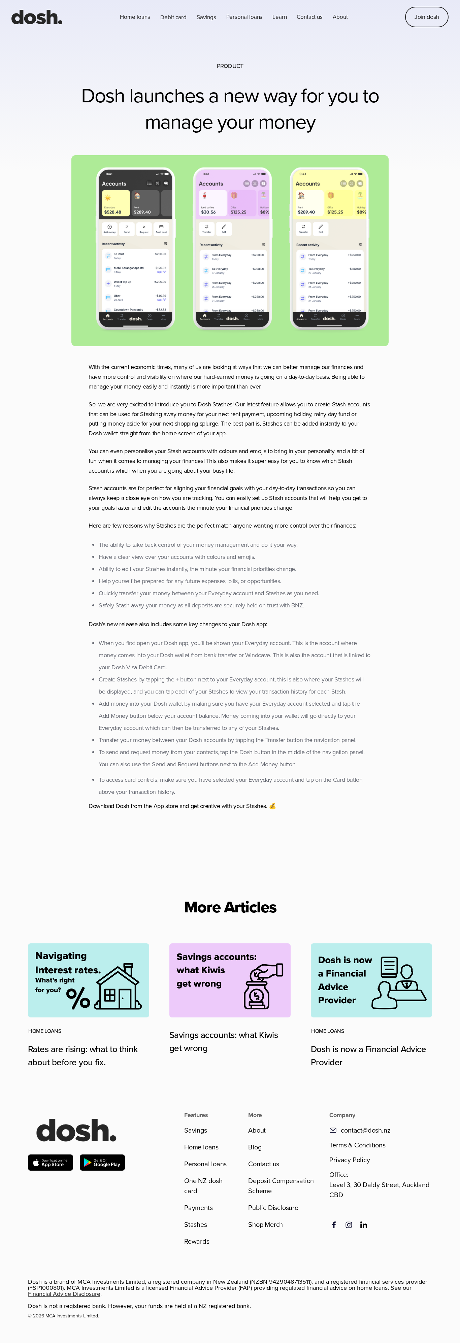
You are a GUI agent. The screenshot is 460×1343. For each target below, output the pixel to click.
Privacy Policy (349, 1160)
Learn (279, 17)
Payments (198, 1207)
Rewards (196, 1241)
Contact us (309, 17)
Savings (195, 1130)
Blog (254, 1147)
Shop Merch (265, 1224)
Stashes (195, 1224)
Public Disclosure (273, 1207)
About (257, 1130)
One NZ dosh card (203, 1186)
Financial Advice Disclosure (64, 1293)
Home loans (201, 1147)
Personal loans (244, 17)
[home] (36, 17)
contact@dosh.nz (365, 1130)
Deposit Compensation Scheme (281, 1186)
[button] (135, 17)
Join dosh (427, 16)
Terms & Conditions (357, 1145)
